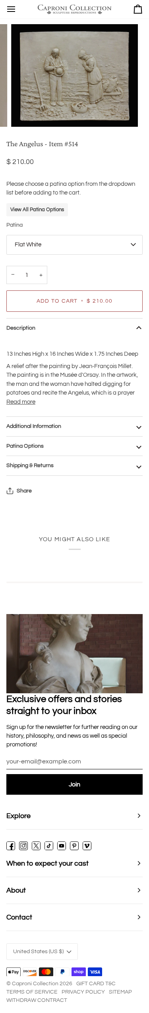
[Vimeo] (87, 845)
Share (24, 491)
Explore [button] (18, 816)
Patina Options (25, 446)
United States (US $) (38, 951)
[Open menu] (11, 9)
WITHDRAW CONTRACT (36, 1000)
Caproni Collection (35, 983)
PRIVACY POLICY (83, 992)
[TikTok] (49, 845)
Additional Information (33, 426)
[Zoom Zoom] (74, 75)
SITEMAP (120, 992)
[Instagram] (23, 845)
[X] (36, 845)
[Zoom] (26, 112)
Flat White (28, 245)
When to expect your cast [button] (47, 863)
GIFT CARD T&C (96, 983)
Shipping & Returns (30, 465)
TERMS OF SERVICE (32, 992)
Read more (20, 402)
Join (74, 784)
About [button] (16, 890)
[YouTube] (61, 845)
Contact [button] (19, 917)
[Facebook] (10, 845)
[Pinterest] (74, 845)
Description (20, 328)
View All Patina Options (37, 209)
